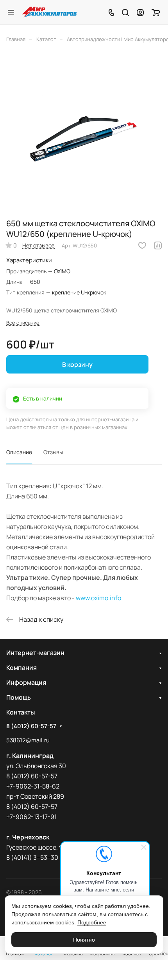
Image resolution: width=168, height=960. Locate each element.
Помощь (18, 697)
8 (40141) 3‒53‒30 (32, 857)
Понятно (84, 940)
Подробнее (91, 922)
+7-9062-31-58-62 (32, 786)
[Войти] (140, 12)
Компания (21, 667)
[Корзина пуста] (156, 12)
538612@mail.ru (28, 740)
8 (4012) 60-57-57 (31, 726)
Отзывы (53, 452)
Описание (19, 452)
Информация (26, 682)
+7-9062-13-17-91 (31, 816)
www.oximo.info (98, 598)
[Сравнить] (158, 245)
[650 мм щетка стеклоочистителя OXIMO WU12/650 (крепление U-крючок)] (84, 133)
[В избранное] (142, 245)
